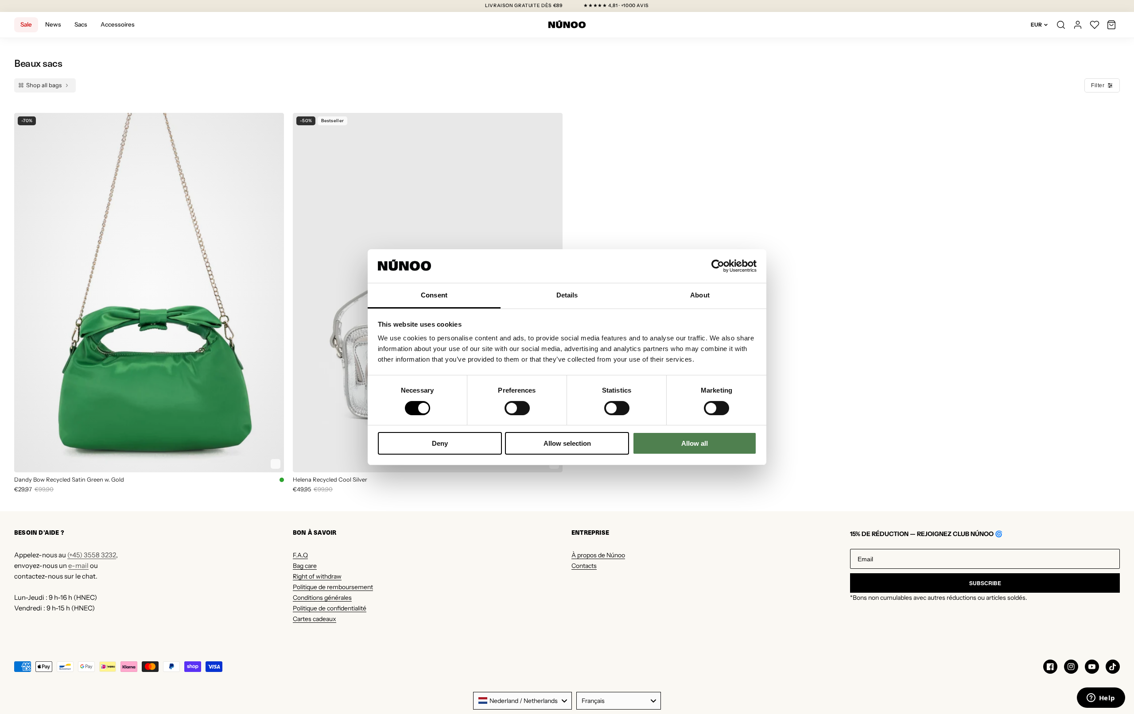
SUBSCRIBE (985, 583)
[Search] (1060, 24)
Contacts (584, 566)
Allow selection (567, 443)
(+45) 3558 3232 (91, 555)
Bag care (305, 566)
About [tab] (700, 295)
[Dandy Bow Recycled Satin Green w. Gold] (149, 292)
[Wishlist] (1094, 24)
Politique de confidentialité (329, 608)
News (53, 24)
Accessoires (118, 24)
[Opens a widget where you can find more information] (1100, 698)
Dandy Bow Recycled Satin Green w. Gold (69, 479)
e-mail (78, 565)
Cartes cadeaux (314, 619)
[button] (1111, 24)
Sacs (80, 24)
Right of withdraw (317, 576)
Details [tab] (567, 295)
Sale (26, 24)
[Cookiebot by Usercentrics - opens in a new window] (718, 266)
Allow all (694, 443)
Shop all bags (44, 85)
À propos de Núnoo (598, 555)
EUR (1036, 24)
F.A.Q (300, 555)
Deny (440, 443)
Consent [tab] (434, 295)
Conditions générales (322, 598)
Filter (1097, 85)
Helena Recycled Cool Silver (330, 479)
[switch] (517, 408)
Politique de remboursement (333, 587)
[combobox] (522, 701)
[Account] (1077, 24)
